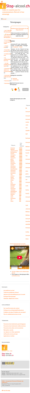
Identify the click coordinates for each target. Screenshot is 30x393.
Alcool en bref (10, 290)
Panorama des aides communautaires (13, 328)
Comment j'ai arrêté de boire (7, 76)
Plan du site (7, 314)
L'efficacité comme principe (11, 334)
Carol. (12, 201)
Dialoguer (6, 296)
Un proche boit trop (7, 50)
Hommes (6, 83)
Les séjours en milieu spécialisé (12, 332)
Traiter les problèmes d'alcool (11, 292)
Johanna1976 (14, 150)
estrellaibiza (14, 191)
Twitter (20, 47)
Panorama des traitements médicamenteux (15, 326)
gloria (12, 159)
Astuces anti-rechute (9, 294)
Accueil (5, 290)
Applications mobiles (9, 336)
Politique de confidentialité (10, 310)
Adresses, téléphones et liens (11, 298)
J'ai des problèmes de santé (7, 65)
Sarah (12, 177)
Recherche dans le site (15, 314)
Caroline (13, 185)
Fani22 (12, 153)
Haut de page (6, 390)
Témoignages (12, 296)
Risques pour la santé (19, 294)
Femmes (6, 80)
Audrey (27, 232)
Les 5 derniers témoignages (8, 31)
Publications (20, 310)
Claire (12, 180)
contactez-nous (16, 275)
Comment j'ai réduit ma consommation (8, 70)
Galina (12, 160)
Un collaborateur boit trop (7, 59)
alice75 (12, 178)
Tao (12, 174)
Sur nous (6, 308)
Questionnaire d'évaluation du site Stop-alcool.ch (19, 29)
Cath (27, 205)
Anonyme (13, 155)
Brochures (4, 350)
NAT (27, 134)
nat (11, 199)
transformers (14, 169)
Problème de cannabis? (20, 312)
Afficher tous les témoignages (21, 245)
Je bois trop (15, 80)
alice (12, 183)
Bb (26, 108)
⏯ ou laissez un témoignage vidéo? (8, 41)
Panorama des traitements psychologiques (15, 324)
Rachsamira (14, 152)
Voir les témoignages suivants (17, 243)
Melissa (13, 149)
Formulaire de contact (13, 308)
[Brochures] (4, 347)
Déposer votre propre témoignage (7, 36)
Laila (12, 195)
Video (11, 350)
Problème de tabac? (9, 312)
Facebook (15, 47)
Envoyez (25, 89)
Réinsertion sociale (8, 330)
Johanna (13, 190)
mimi (12, 197)
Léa (26, 127)
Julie (27, 125)
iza (11, 181)
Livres (8, 350)
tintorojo (13, 148)
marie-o (12, 176)
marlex (12, 164)
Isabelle (12, 156)
